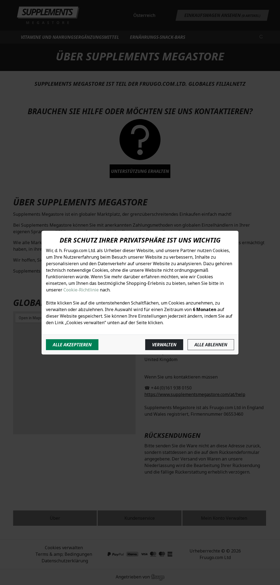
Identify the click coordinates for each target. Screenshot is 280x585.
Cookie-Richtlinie (81, 290)
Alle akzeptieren (72, 345)
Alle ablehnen (210, 345)
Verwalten (164, 345)
